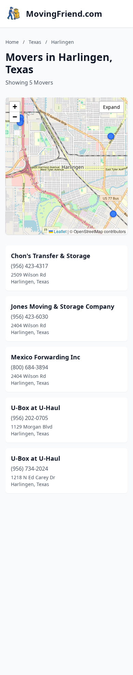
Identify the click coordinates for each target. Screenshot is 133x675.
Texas (35, 42)
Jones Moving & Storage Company (62, 306)
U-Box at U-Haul (35, 408)
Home (12, 42)
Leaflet (59, 231)
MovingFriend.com (64, 13)
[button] (20, 122)
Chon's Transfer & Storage (50, 256)
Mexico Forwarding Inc (45, 357)
